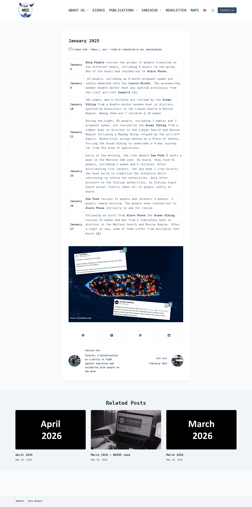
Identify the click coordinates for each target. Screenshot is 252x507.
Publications (121, 10)
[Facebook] (83, 335)
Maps (195, 10)
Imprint (19, 501)
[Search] (213, 10)
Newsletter (176, 10)
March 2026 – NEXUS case (110, 454)
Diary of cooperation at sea (127, 49)
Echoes (99, 10)
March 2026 (174, 454)
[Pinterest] (140, 335)
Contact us (227, 10)
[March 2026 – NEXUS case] (126, 430)
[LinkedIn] (169, 335)
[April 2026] (50, 430)
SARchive (150, 10)
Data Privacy (35, 501)
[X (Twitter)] (111, 335)
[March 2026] (201, 430)
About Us (76, 10)
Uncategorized (154, 49)
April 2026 (24, 454)
